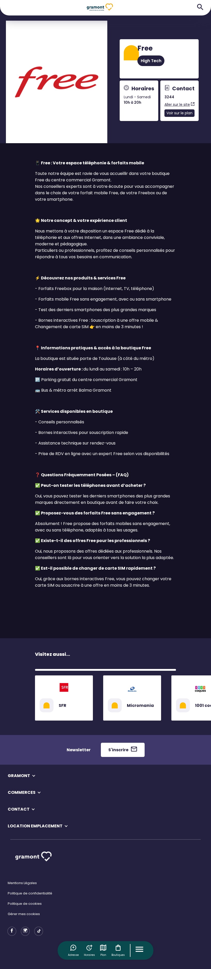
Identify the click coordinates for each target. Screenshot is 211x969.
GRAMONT (19, 776)
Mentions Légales (22, 883)
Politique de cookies (25, 903)
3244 (169, 97)
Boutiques (118, 955)
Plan (103, 955)
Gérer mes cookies (24, 913)
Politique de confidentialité (30, 893)
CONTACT (19, 809)
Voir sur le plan (179, 113)
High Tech (151, 61)
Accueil (41, 29)
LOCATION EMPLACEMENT (35, 826)
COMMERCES (22, 792)
